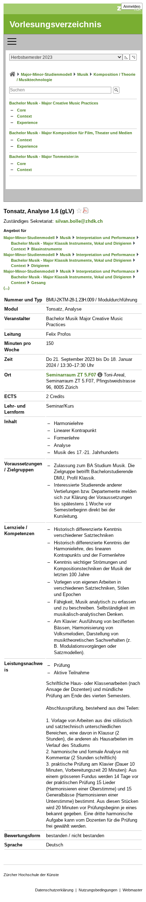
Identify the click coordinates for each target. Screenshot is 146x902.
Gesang (38, 282)
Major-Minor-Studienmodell (46, 74)
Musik (82, 74)
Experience (27, 122)
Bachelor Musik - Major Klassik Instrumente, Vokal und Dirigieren (71, 243)
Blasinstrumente (46, 249)
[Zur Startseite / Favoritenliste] (12, 74)
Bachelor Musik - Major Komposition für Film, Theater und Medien (70, 133)
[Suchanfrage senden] (116, 90)
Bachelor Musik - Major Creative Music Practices (53, 103)
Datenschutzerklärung (54, 890)
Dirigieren (40, 265)
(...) (7, 288)
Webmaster (132, 890)
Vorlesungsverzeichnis (55, 24)
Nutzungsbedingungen (98, 890)
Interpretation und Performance (105, 238)
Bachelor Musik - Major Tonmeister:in (44, 156)
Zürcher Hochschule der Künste (31, 875)
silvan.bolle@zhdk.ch (79, 221)
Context (24, 116)
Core (21, 110)
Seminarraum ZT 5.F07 (71, 375)
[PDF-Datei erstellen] (85, 211)
